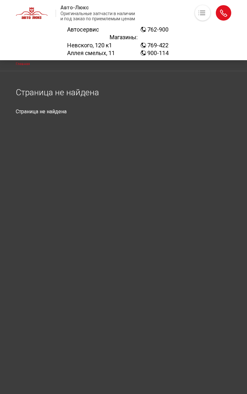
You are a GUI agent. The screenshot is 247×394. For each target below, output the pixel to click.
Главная (23, 64)
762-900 (157, 29)
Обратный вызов (223, 13)
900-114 (157, 53)
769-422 (157, 45)
